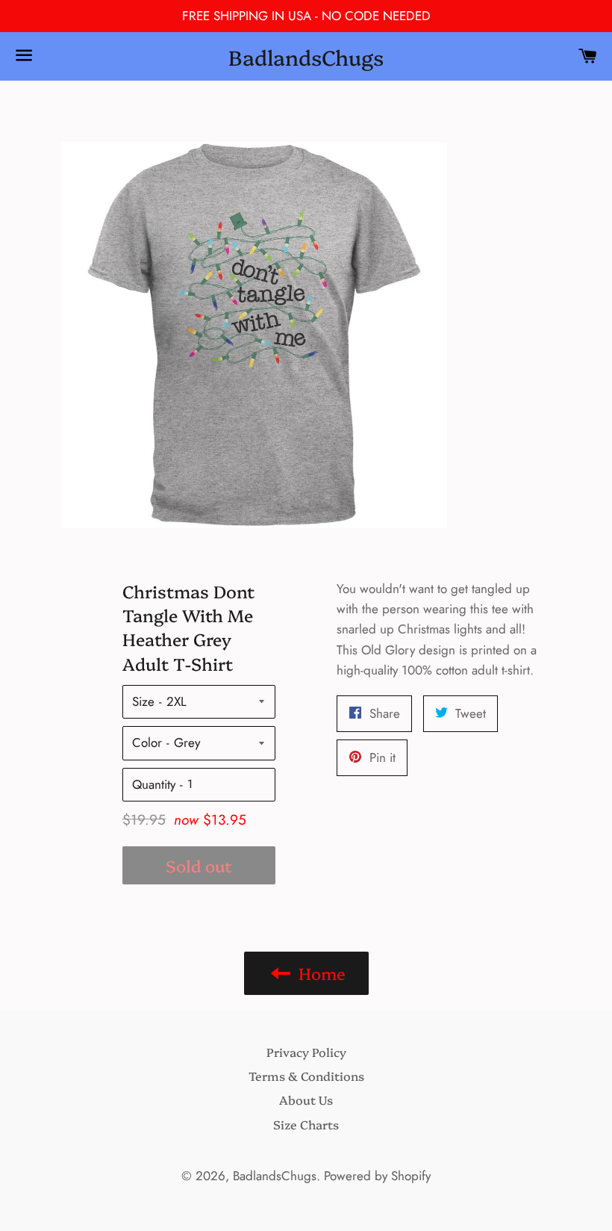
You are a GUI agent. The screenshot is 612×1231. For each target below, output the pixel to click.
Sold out (199, 865)
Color (147, 742)
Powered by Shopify (377, 1176)
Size (143, 701)
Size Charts (306, 1124)
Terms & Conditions (306, 1075)
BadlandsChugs (306, 56)
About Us (306, 1099)
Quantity (153, 784)
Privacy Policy (306, 1052)
